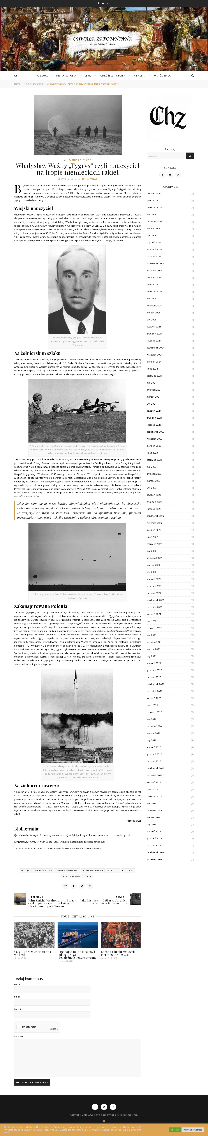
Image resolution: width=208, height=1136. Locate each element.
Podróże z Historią (112, 75)
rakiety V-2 (128, 870)
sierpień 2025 (154, 277)
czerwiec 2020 (154, 712)
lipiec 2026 (152, 200)
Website (18, 1008)
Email (17, 996)
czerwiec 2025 (154, 291)
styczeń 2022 (154, 578)
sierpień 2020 (154, 698)
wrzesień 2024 (154, 354)
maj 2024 (152, 382)
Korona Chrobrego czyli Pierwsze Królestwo (118, 953)
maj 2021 (152, 634)
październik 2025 (155, 263)
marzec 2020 (153, 733)
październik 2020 (155, 684)
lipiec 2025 (152, 284)
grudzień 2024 (154, 333)
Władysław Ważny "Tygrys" (77, 876)
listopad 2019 (154, 761)
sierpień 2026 (154, 193)
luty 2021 (152, 656)
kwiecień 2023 (154, 473)
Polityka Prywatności (192, 1129)
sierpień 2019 (154, 782)
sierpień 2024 (154, 361)
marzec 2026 (153, 228)
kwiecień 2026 (154, 221)
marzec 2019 (153, 817)
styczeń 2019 (154, 831)
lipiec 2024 (152, 368)
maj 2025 (152, 298)
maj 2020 (152, 719)
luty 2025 (152, 319)
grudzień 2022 (154, 501)
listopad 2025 (154, 256)
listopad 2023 (154, 424)
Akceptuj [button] (175, 1129)
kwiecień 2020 (154, 726)
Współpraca (162, 75)
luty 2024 (152, 403)
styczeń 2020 (154, 747)
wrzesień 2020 (154, 691)
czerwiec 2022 (154, 543)
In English (140, 75)
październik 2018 (155, 852)
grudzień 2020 (154, 670)
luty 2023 (152, 487)
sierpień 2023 (154, 445)
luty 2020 (152, 740)
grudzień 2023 (154, 417)
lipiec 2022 (152, 536)
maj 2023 (152, 466)
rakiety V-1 (112, 870)
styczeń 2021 (154, 663)
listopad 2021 (154, 592)
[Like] (65, 886)
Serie (88, 75)
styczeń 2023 (154, 494)
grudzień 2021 (154, 585)
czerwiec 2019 (154, 796)
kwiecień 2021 (154, 642)
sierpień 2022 (154, 529)
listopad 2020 (154, 677)
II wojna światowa (33, 83)
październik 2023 (155, 431)
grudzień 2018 (154, 838)
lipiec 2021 (152, 620)
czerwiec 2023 (154, 459)
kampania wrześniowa (67, 870)
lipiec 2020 (152, 705)
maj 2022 (152, 550)
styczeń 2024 (154, 410)
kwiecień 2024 (154, 389)
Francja (25, 870)
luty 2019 (152, 824)
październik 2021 (155, 599)
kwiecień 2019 (154, 810)
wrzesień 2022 (154, 522)
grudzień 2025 (154, 249)
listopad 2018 (154, 845)
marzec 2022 (153, 564)
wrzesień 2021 (154, 606)
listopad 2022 (154, 508)
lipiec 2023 (152, 452)
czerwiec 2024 (154, 375)
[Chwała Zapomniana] (104, 43)
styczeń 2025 (154, 326)
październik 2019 (155, 768)
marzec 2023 (153, 480)
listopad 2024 (154, 340)
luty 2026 (152, 235)
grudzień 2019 (154, 754)
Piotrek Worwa (89, 178)
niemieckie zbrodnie (93, 870)
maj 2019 (152, 803)
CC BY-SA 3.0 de (66, 777)
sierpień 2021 (154, 613)
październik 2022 (155, 515)
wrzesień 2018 (154, 859)
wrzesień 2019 (154, 775)
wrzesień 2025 (154, 270)
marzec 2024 (153, 396)
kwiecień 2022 (154, 557)
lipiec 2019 (152, 789)
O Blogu (43, 75)
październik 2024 (155, 347)
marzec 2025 (153, 312)
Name (17, 984)
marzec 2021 (153, 649)
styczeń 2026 (154, 242)
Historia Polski (66, 75)
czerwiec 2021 (154, 627)
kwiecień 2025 (154, 305)
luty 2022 (152, 571)
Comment (19, 1036)
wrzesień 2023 (154, 438)
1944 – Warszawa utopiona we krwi (32, 953)
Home (17, 83)
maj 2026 (152, 214)
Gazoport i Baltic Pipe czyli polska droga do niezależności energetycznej (77, 954)
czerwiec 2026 (154, 207)
